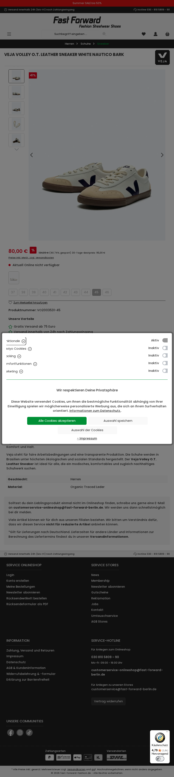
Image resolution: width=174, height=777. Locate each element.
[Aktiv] (167, 340)
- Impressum (87, 438)
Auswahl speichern (118, 421)
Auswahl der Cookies (87, 430)
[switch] (160, 758)
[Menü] (167, 732)
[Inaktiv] (167, 348)
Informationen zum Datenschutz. (95, 411)
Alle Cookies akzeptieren (57, 421)
